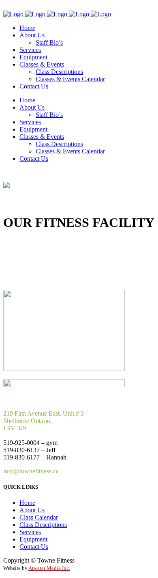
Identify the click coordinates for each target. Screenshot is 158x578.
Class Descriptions (43, 524)
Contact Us (33, 546)
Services (30, 531)
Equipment (33, 539)
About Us (32, 510)
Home (27, 502)
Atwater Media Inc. (49, 568)
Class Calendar (38, 517)
